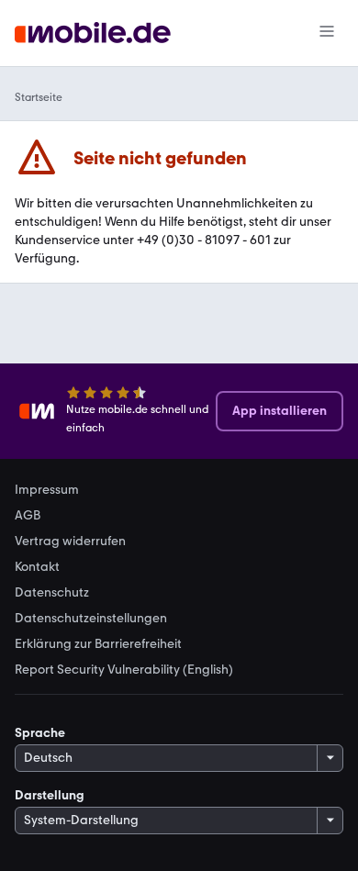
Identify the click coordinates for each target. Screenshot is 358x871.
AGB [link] (27, 515)
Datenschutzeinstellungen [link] (91, 618)
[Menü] (326, 33)
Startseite (38, 97)
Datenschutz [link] (52, 593)
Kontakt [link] (37, 567)
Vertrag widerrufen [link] (70, 541)
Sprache (40, 733)
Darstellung (49, 795)
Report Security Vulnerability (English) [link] (124, 670)
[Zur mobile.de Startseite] (93, 33)
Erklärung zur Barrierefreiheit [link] (98, 644)
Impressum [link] (47, 490)
